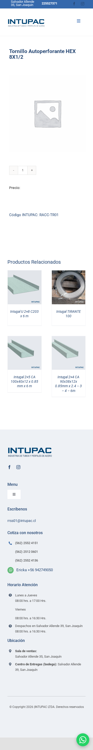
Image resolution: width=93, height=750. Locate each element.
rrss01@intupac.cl (21, 521)
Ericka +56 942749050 (34, 570)
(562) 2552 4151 (26, 543)
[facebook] (74, 3)
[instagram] (82, 3)
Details (27, 288)
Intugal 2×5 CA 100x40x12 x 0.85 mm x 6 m (24, 381)
